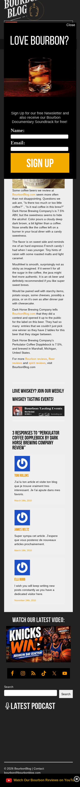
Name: (18, 130)
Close (70, 25)
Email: (18, 143)
